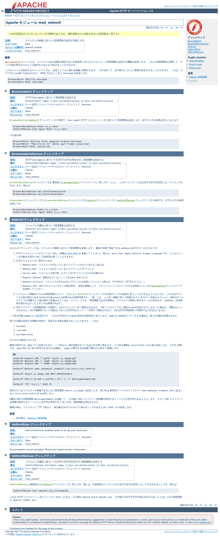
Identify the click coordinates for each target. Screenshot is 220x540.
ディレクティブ (184, 6)
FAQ (195, 6)
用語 (201, 6)
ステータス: (11, 44)
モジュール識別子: (14, 47)
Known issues (195, 64)
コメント (193, 80)
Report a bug (195, 68)
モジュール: (16, 114)
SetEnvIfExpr (194, 49)
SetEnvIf (192, 46)
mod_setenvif (12, 62)
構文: (13, 101)
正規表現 (39, 315)
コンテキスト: (17, 104)
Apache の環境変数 (198, 77)
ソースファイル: (13, 50)
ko (177, 27)
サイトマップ (211, 6)
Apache (8, 15)
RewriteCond (158, 286)
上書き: (14, 108)
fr (167, 27)
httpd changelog (196, 61)
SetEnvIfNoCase (195, 52)
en (162, 27)
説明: (8, 40)
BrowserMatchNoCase (198, 44)
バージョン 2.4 (60, 15)
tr (181, 27)
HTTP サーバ (20, 15)
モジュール (170, 6)
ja (171, 27)
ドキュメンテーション (39, 15)
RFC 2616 (73, 253)
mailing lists (205, 522)
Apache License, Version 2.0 (29, 534)
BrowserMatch (194, 41)
